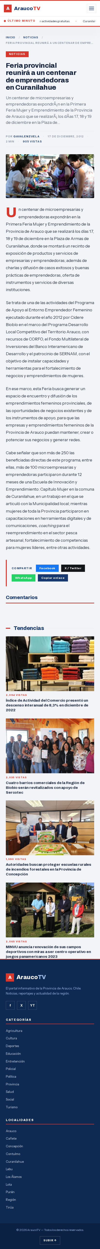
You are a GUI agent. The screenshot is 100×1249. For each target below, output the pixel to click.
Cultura (11, 1038)
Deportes (12, 1046)
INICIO (10, 37)
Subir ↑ (50, 1240)
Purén (10, 1192)
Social (10, 1099)
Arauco (11, 1131)
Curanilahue (15, 1161)
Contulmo (13, 1154)
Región (11, 1200)
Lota (9, 1184)
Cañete (11, 1138)
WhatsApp (23, 578)
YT (32, 1005)
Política (11, 1076)
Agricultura (14, 1031)
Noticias (17, 54)
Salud (10, 1092)
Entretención (15, 1061)
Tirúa (10, 1207)
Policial (11, 1069)
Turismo (11, 1107)
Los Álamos (14, 1177)
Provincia (12, 1084)
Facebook (47, 568)
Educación (13, 1053)
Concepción (14, 1146)
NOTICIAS (30, 37)
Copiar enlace (53, 578)
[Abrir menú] (91, 8)
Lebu (9, 1169)
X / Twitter (73, 568)
